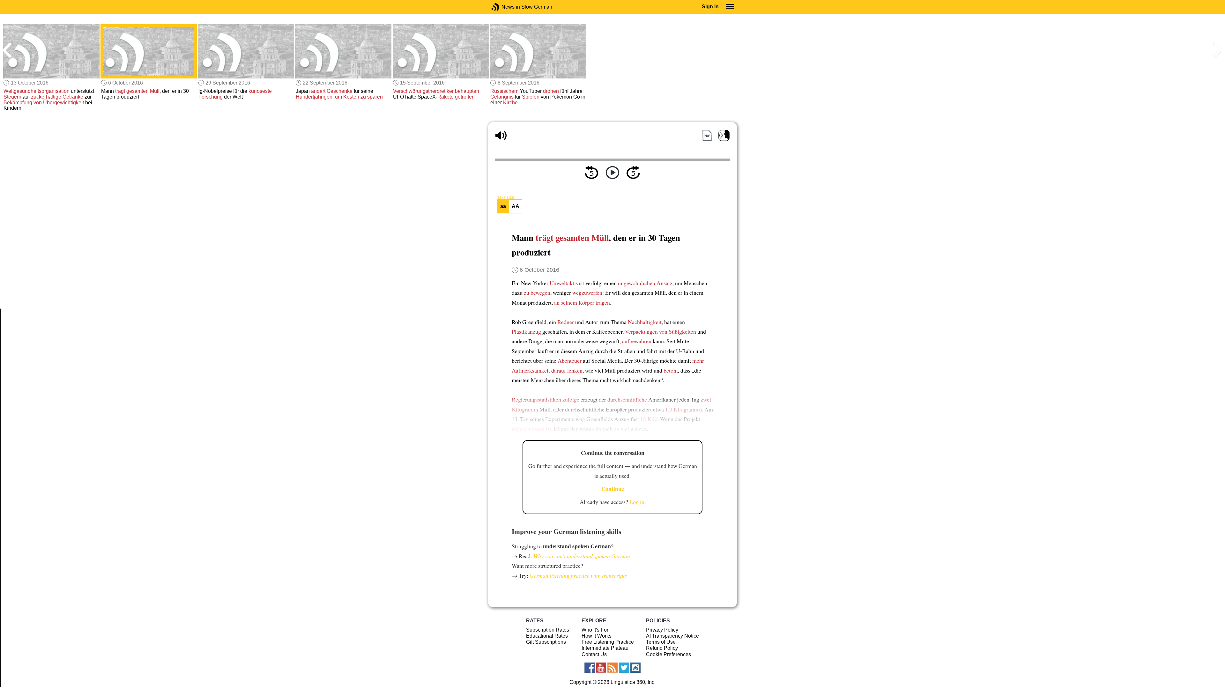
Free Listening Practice (608, 642)
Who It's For (595, 630)
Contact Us (594, 654)
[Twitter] (624, 668)
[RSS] (612, 668)
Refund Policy (662, 648)
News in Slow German (504, 7)
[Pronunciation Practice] (724, 135)
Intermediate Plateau (605, 648)
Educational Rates (547, 636)
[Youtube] (601, 668)
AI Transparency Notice (672, 636)
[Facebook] (589, 668)
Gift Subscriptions (546, 642)
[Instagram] (635, 668)
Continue (612, 489)
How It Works (597, 636)
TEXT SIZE (505, 197)
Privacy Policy (662, 630)
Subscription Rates (547, 630)
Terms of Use (661, 642)
